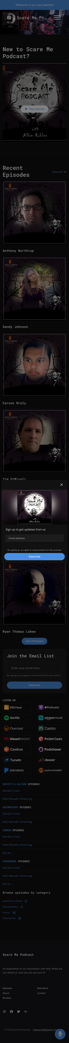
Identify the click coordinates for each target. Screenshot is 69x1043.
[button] (61, 485)
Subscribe (34, 556)
